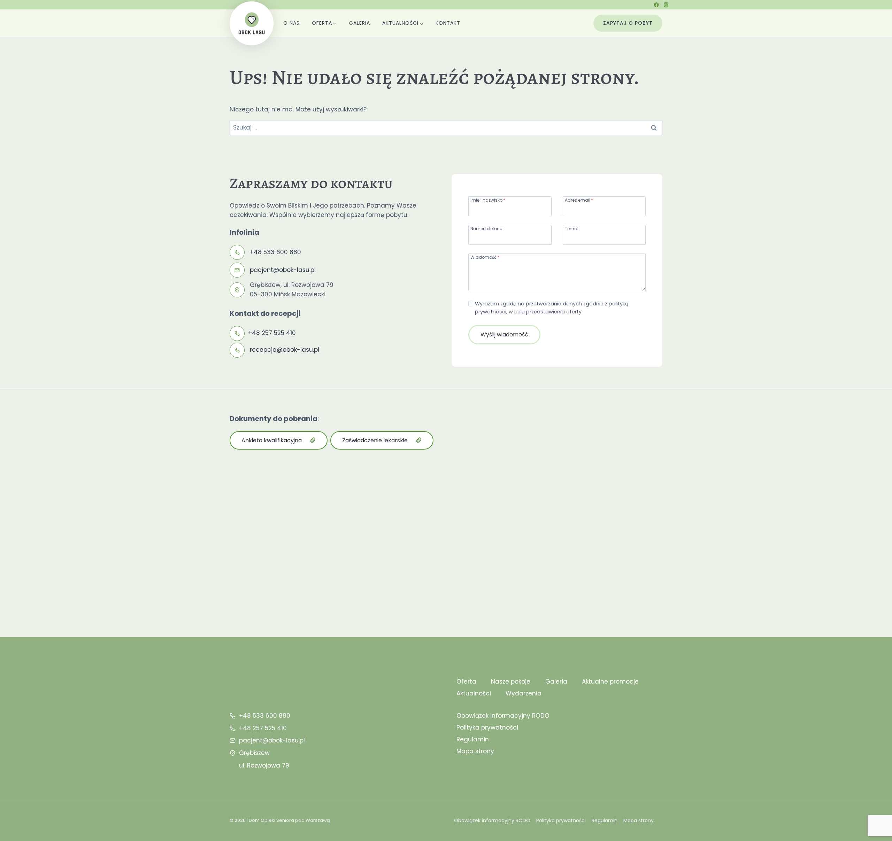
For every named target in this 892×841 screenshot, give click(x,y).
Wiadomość (484, 256)
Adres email (579, 199)
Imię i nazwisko (487, 199)
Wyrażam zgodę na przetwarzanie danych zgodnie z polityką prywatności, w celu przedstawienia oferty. (552, 307)
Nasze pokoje (510, 681)
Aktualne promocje (610, 681)
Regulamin (472, 739)
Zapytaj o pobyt (628, 23)
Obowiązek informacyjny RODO (502, 715)
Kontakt (448, 23)
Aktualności (473, 693)
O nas (291, 23)
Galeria (359, 23)
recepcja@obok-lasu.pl (284, 349)
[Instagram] (666, 4)
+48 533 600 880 (275, 252)
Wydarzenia (523, 693)
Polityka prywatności (487, 727)
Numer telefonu (486, 228)
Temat (572, 228)
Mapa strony (475, 751)
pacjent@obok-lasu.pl (283, 270)
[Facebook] (656, 4)
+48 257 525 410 (272, 333)
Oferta (466, 681)
